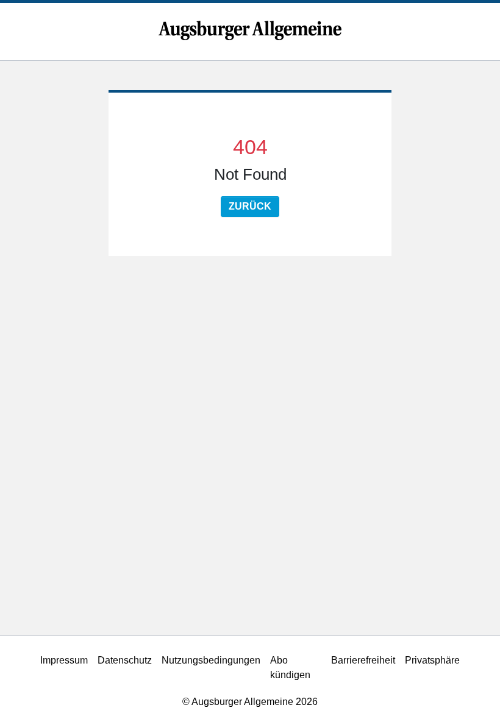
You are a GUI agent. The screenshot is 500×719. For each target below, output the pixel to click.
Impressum (64, 660)
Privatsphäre (432, 660)
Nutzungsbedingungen (211, 660)
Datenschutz (125, 660)
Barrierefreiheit (363, 660)
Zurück (250, 206)
